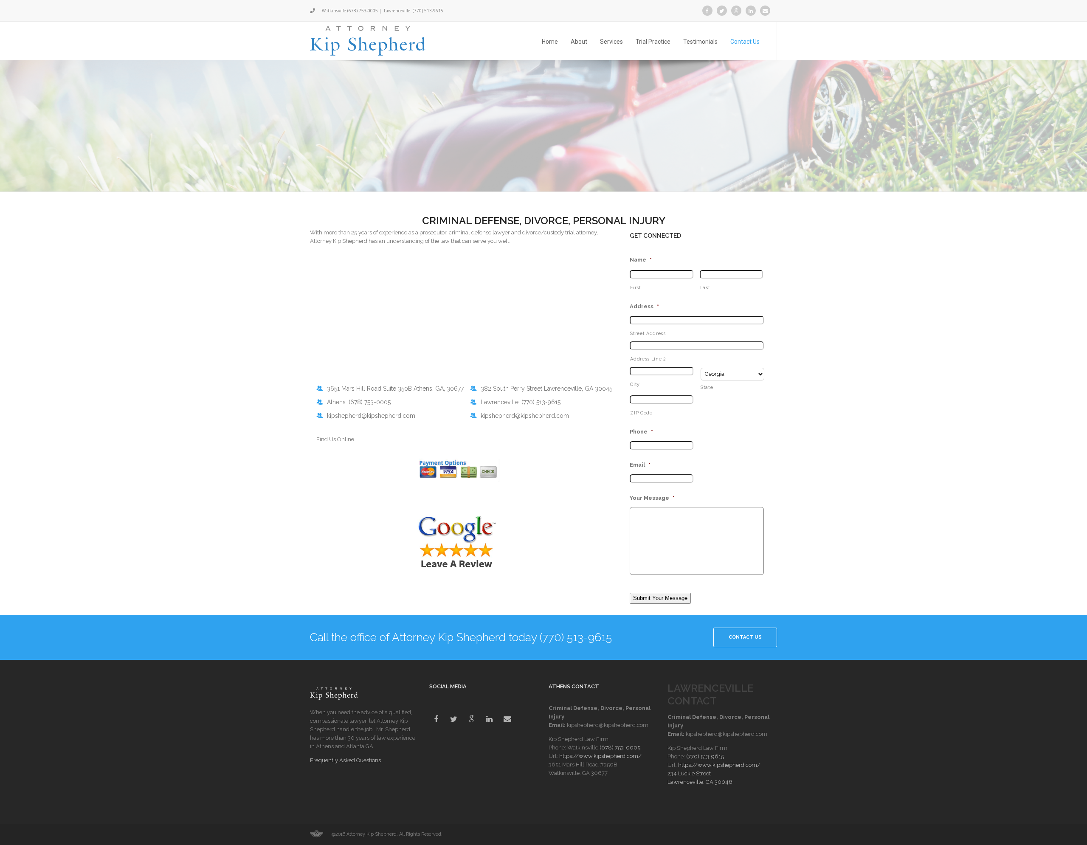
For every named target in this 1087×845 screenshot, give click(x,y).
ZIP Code (641, 412)
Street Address (647, 333)
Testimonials (700, 41)
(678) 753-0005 (362, 11)
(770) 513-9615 (428, 11)
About (579, 41)
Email (640, 465)
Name (641, 259)
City (635, 384)
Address (644, 306)
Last (705, 287)
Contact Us (745, 41)
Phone (641, 431)
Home (550, 41)
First (635, 287)
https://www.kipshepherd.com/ (600, 756)
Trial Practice (653, 41)
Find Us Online (335, 439)
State (707, 387)
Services (611, 41)
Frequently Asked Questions (345, 760)
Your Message (652, 498)
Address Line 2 (648, 358)
